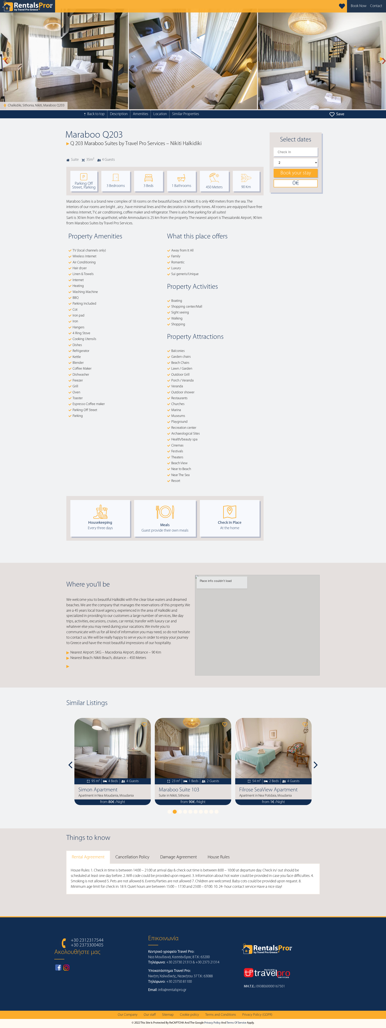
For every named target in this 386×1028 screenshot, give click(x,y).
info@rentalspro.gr (172, 990)
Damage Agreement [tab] (178, 857)
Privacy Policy (212, 1022)
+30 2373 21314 (207, 962)
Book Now (358, 6)
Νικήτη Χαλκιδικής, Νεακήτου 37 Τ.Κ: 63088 (180, 976)
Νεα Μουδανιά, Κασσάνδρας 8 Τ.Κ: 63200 (179, 957)
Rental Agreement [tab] (88, 857)
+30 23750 (174, 982)
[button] (4, 59)
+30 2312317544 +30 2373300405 (87, 943)
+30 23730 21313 (179, 962)
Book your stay (295, 173)
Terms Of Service (236, 1022)
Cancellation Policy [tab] (132, 857)
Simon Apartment (93, 790)
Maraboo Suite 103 (175, 790)
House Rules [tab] (219, 857)
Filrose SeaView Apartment (264, 790)
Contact (376, 6)
